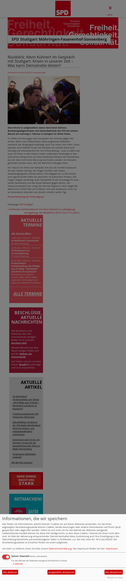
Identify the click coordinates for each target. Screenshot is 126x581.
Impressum (112, 548)
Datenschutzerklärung (60, 548)
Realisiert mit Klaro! (115, 577)
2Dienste (17, 563)
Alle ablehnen (10, 572)
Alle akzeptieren (113, 572)
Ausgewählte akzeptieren (61, 572)
